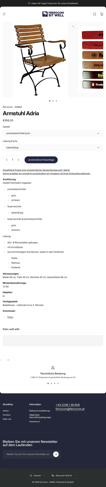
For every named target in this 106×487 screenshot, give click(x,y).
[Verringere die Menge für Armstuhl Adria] (6, 160)
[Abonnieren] (56, 454)
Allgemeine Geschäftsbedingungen (40, 416)
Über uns (7, 419)
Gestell (6, 126)
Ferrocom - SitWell (12, 107)
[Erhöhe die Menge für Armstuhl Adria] (19, 160)
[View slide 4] (58, 383)
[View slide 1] (48, 383)
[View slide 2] (51, 383)
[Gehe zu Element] (49, 101)
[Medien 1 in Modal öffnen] (73, 26)
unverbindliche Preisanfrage (41, 160)
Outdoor (7, 415)
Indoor (6, 410)
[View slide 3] (54, 383)
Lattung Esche (10, 141)
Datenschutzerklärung (39, 410)
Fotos (10, 317)
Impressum (34, 421)
